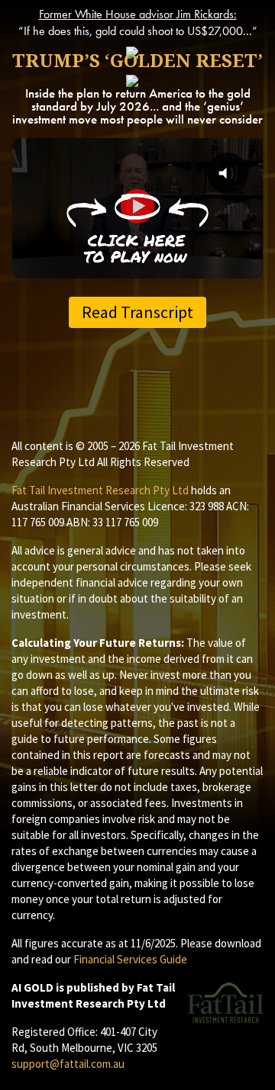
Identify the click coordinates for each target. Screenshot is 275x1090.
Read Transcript (137, 312)
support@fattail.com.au (68, 1063)
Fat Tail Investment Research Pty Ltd (100, 490)
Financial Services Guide (130, 959)
